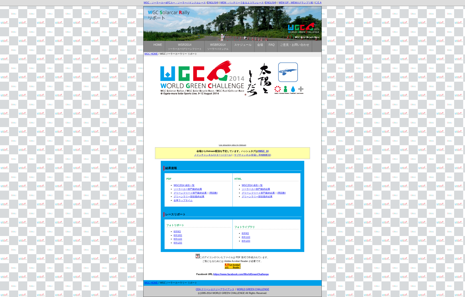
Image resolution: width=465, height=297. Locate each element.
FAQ (271, 44)
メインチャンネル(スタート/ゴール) (213, 155)
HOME (157, 44)
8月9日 (177, 231)
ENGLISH (212, 2)
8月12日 (178, 242)
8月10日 (178, 235)
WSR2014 (185, 46)
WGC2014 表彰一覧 (184, 185)
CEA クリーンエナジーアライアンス (215, 289)
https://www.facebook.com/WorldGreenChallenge (241, 274)
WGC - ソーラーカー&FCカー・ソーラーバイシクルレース (175, 2)
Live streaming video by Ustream (232, 145)
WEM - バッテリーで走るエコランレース (242, 2)
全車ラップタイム (183, 200)
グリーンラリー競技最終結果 (189, 196)
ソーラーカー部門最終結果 (188, 189)
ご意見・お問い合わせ (294, 44)
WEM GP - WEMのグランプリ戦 (296, 2)
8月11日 (178, 239)
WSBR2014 (218, 46)
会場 (260, 44)
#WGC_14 (263, 151)
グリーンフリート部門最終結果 (190, 193)
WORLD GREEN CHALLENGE (253, 289)
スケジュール (243, 44)
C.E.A (318, 2)
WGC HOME (151, 53)
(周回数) (213, 193)
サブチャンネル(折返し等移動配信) (252, 155)
